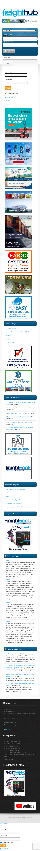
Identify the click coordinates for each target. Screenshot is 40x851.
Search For (7, 35)
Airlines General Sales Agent (14, 503)
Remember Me (7, 842)
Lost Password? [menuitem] (4, 848)
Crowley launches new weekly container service (19, 422)
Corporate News (13, 556)
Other (7, 496)
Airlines (8, 493)
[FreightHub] (5, 57)
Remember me (12, 93)
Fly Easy (8, 339)
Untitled (8, 561)
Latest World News (14, 649)
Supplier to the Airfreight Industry (15, 507)
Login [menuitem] (1, 825)
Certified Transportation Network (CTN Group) (19, 332)
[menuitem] (20, 827)
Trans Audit (9, 335)
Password (3, 836)
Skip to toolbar (4, 823)
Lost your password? (11, 97)
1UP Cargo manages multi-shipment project (18, 417)
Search (10, 51)
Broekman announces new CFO (15, 413)
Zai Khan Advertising (10, 725)
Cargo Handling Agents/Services (15, 500)
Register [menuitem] (2, 850)
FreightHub (11, 817)
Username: (8, 72)
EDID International (11, 328)
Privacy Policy (8, 729)
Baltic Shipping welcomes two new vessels (18, 408)
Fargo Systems (10, 342)
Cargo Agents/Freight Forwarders (15, 489)
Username (3, 829)
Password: (8, 79)
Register (7, 100)
